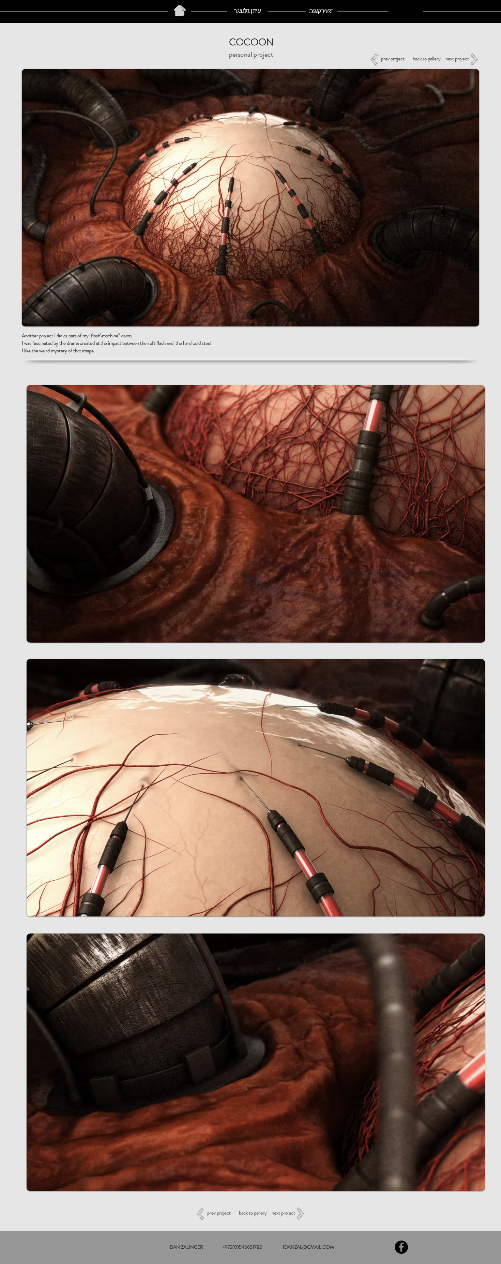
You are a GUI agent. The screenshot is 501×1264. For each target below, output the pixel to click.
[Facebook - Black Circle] (401, 1247)
